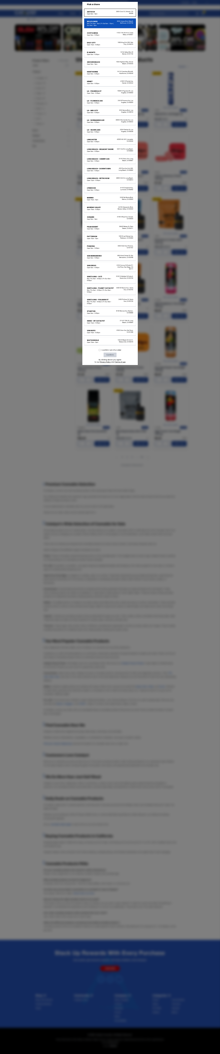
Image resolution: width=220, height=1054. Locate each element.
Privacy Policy (105, 362)
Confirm (110, 354)
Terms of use (120, 362)
